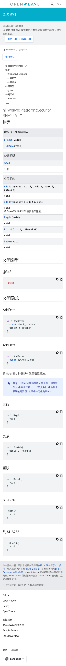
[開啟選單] (5, 4)
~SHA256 (9, 146)
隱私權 (14, 650)
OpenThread (9, 611)
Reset (7, 241)
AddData (9, 186)
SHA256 (8, 139)
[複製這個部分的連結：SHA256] (18, 500)
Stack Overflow (11, 636)
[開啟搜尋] (52, 4)
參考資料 (9, 15)
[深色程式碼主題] (57, 279)
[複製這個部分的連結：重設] (12, 468)
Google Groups (10, 630)
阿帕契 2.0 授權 (32, 569)
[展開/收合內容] (26, 66)
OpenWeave (9, 49)
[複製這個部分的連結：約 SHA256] (22, 532)
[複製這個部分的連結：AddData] (18, 310)
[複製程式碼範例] (61, 279)
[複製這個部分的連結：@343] (14, 272)
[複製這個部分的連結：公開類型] (22, 261)
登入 (59, 4)
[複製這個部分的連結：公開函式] (22, 299)
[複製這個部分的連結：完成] (12, 436)
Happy (6, 606)
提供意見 (10, 57)
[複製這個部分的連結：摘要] (14, 122)
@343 (7, 163)
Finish (8, 229)
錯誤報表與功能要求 (13, 625)
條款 (5, 650)
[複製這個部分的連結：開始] (12, 405)
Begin (8, 217)
